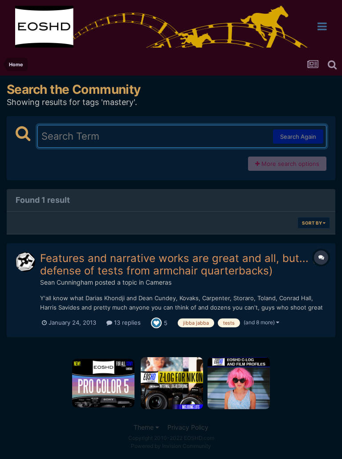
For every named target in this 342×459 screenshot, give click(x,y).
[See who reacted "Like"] (156, 322)
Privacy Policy (187, 427)
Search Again (298, 136)
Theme (144, 427)
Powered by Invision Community (171, 446)
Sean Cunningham (66, 282)
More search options (289, 163)
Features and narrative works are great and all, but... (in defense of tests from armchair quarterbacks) (182, 265)
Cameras (158, 282)
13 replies (126, 322)
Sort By (312, 222)
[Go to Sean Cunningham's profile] (25, 262)
